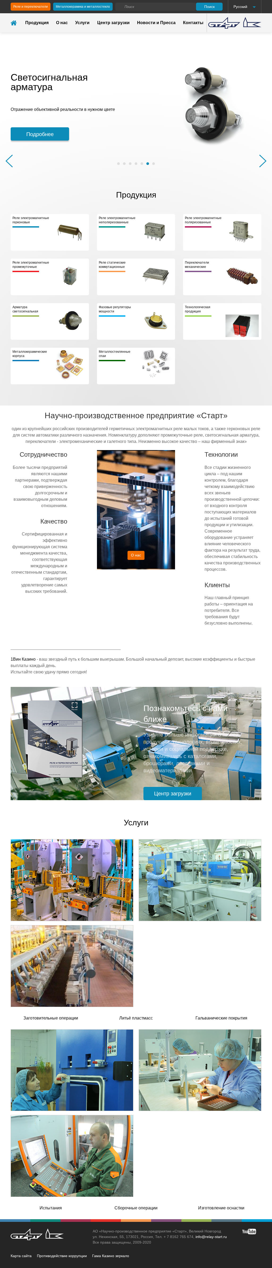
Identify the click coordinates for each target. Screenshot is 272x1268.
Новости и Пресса (156, 22)
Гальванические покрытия (221, 1018)
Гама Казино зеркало (110, 1256)
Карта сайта (21, 1256)
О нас (62, 22)
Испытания (51, 1208)
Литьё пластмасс (136, 1018)
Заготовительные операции (50, 1018)
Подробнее (40, 134)
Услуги (82, 22)
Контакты (193, 22)
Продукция (37, 22)
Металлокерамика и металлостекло (83, 6)
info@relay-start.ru (211, 1237)
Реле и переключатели (30, 6)
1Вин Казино (23, 659)
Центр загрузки (113, 22)
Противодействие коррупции (62, 1256)
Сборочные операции (136, 1208)
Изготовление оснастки (221, 1208)
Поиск (209, 7)
